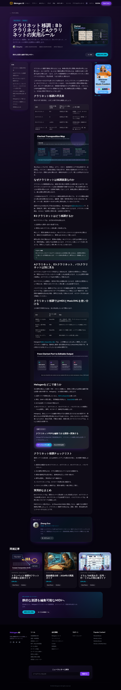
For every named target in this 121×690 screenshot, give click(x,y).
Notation (23, 585)
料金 (54, 3)
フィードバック (56, 638)
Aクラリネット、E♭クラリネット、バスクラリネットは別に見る (19, 86)
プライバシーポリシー (57, 641)
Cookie (53, 643)
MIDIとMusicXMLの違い (48, 342)
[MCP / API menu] (63, 3)
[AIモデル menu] (44, 3)
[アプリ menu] (36, 3)
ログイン (91, 3)
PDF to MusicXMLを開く (43, 445)
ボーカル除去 (34, 646)
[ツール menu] (29, 3)
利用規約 (54, 646)
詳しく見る (98, 95)
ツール (27, 3)
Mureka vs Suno (98, 638)
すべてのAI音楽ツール (43, 612)
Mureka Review (97, 636)
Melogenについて (56, 636)
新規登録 (97, 3)
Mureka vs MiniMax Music (100, 643)
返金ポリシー (55, 649)
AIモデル (41, 3)
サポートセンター (77, 636)
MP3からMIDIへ (35, 654)
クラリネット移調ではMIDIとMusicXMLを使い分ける (19, 94)
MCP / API (59, 3)
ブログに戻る (14, 13)
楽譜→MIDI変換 (35, 638)
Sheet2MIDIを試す (59, 445)
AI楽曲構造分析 (35, 636)
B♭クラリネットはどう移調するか (19, 79)
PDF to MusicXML (63, 396)
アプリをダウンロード (78, 3)
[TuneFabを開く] (103, 79)
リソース (68, 3)
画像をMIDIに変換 (35, 657)
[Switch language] (86, 3)
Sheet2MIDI (71, 399)
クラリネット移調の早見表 (19, 69)
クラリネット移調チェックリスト (19, 103)
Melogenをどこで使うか (19, 99)
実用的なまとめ (17, 107)
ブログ (49, 3)
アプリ (34, 3)
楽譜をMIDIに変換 (102, 54)
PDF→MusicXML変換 (36, 643)
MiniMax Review (98, 641)
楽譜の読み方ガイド (78, 206)
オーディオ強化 (35, 649)
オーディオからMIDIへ (36, 651)
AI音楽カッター (35, 641)
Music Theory (16, 585)
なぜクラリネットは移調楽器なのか (19, 74)
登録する (84, 674)
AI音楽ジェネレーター (36, 659)
